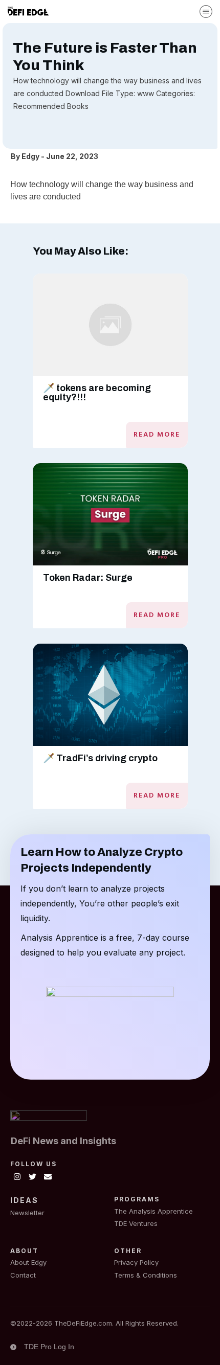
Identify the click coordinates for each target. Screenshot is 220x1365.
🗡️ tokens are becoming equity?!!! (97, 392)
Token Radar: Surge (88, 578)
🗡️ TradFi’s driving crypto (100, 758)
